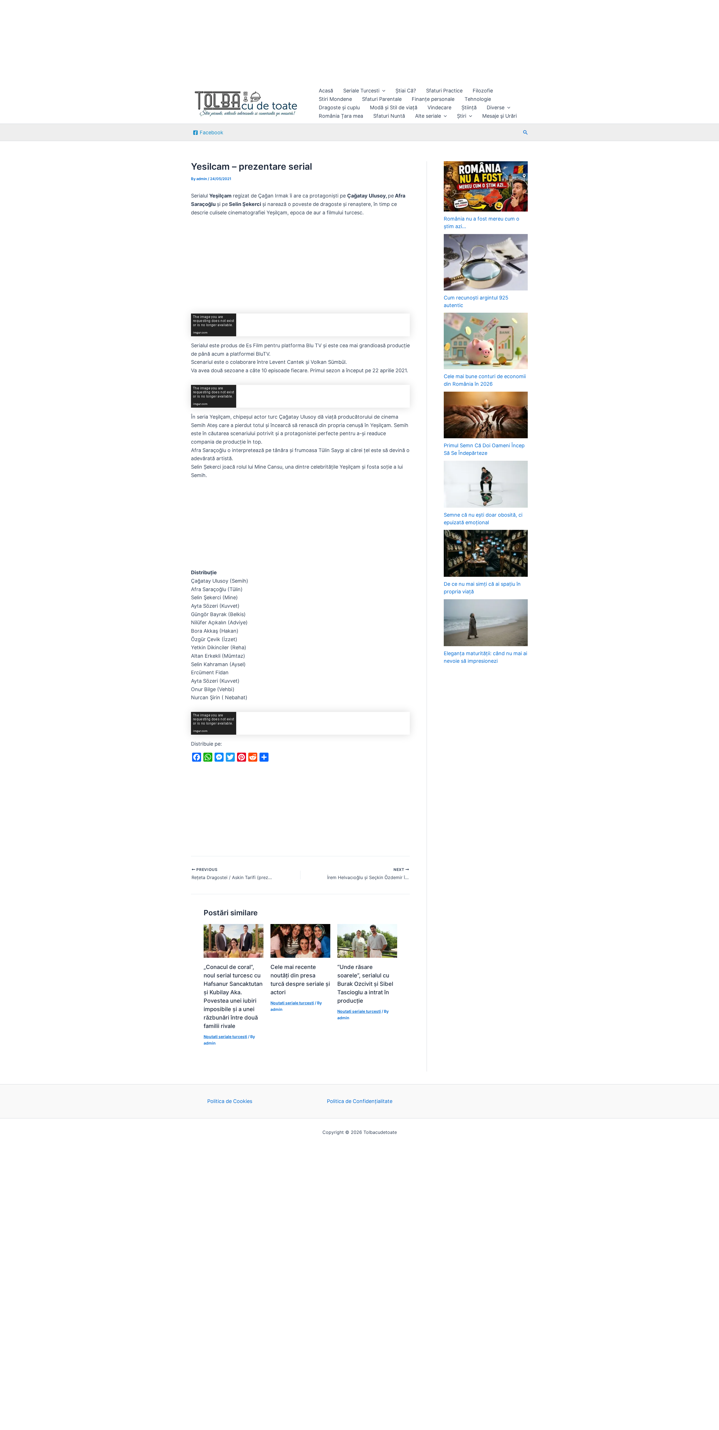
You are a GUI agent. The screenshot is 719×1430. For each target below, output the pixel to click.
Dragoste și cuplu (339, 107)
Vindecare (439, 107)
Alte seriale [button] (428, 116)
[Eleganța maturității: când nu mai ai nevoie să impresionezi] (486, 622)
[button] (382, 91)
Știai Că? (405, 91)
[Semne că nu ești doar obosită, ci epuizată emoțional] (486, 484)
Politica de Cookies (229, 1101)
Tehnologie (478, 99)
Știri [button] (461, 116)
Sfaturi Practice (444, 91)
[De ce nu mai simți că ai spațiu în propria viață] (486, 553)
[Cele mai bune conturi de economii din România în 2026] (486, 341)
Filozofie (483, 91)
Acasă (326, 91)
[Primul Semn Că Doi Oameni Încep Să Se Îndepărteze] (486, 415)
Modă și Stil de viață (393, 107)
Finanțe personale (433, 99)
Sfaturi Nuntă (389, 116)
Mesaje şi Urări (499, 116)
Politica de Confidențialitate (359, 1101)
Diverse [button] (495, 107)
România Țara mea (341, 116)
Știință (469, 107)
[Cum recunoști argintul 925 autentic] (486, 262)
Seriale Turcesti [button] (361, 91)
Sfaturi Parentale (382, 99)
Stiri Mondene (335, 99)
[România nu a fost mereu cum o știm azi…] (486, 186)
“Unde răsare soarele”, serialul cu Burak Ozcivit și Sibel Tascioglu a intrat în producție (365, 984)
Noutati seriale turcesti (225, 1036)
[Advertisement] (168, 41)
